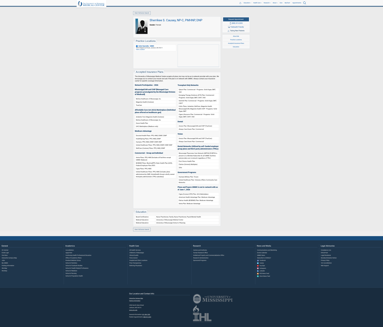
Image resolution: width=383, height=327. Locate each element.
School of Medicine (71, 271)
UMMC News (261, 255)
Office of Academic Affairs (74, 258)
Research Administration (200, 258)
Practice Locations (236, 40)
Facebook (262, 260)
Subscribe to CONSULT (264, 258)
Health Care (257, 3)
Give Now (5, 255)
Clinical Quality (133, 255)
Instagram (262, 268)
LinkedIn (262, 271)
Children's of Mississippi (136, 253)
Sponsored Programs (199, 260)
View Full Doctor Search (142, 13)
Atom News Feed (264, 276)
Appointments (296, 3)
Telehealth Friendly (237, 27)
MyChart (287, 3)
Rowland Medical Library (73, 260)
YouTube (262, 266)
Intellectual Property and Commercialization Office (208, 255)
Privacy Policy (325, 260)
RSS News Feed (264, 273)
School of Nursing (71, 273)
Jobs (3, 260)
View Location (140, 49)
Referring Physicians (135, 265)
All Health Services (135, 250)
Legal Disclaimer (326, 255)
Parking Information (8, 265)
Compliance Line (326, 250)
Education (247, 3)
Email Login (5, 253)
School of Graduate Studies (74, 265)
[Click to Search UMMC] (304, 3)
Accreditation (70, 250)
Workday (4, 271)
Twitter (261, 263)
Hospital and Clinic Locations (138, 260)
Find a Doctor (133, 258)
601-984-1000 (146, 314)
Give (281, 3)
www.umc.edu (133, 310)
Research (266, 3)
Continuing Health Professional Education (78, 255)
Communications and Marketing (267, 250)
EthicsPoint (324, 253)
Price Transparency (135, 263)
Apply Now (69, 253)
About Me (236, 36)
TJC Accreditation (326, 263)
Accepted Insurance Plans (236, 43)
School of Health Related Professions (77, 268)
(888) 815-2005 (237, 23)
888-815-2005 (147, 317)
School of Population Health (74, 276)
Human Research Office (200, 253)
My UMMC (5, 263)
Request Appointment (236, 19)
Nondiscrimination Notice (329, 258)
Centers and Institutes (200, 250)
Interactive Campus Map (9, 258)
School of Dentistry (71, 263)
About (274, 3)
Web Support (325, 265)
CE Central (5, 250)
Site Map (4, 268)
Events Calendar (262, 253)
